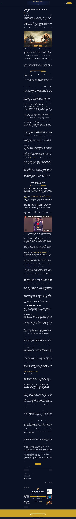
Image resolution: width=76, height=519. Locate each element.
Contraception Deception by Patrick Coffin (39, 252)
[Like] (24, 15)
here (27, 236)
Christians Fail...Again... (27, 502)
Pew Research (32, 157)
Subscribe (69, 3)
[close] (45, 488)
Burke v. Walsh (27, 268)
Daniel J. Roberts (27, 12)
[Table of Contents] (0, 259)
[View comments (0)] (26, 15)
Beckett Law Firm (30, 264)
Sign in (74, 3)
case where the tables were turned (38, 278)
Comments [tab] (25, 475)
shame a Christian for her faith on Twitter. (31, 371)
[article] (38, 503)
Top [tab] (24, 487)
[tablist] (27, 476)
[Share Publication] (66, 3)
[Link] (22, 74)
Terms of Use (41, 498)
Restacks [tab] (29, 475)
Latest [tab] (26, 487)
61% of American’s (45, 328)
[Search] (64, 3)
